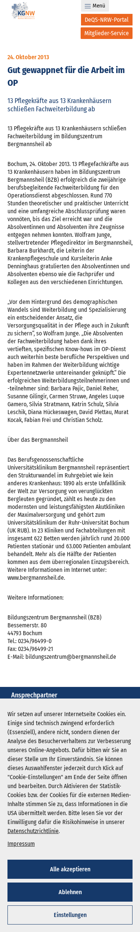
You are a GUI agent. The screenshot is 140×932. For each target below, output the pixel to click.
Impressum (21, 843)
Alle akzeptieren (70, 869)
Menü (99, 5)
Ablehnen (70, 892)
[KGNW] (23, 12)
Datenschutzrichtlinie (33, 831)
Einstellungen (70, 915)
